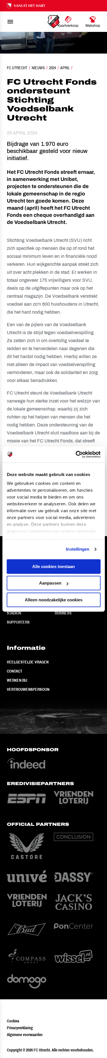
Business (63, 613)
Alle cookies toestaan (53, 566)
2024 (52, 67)
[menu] (10, 21)
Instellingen (77, 549)
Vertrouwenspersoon (28, 689)
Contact (14, 671)
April (65, 67)
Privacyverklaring (20, 1027)
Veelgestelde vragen (28, 662)
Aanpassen (50, 583)
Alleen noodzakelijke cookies (53, 599)
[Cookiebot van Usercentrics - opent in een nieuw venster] (76, 454)
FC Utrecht (17, 67)
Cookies (13, 1021)
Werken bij (17, 680)
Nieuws (38, 67)
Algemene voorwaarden (25, 1034)
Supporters (18, 622)
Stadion (14, 613)
